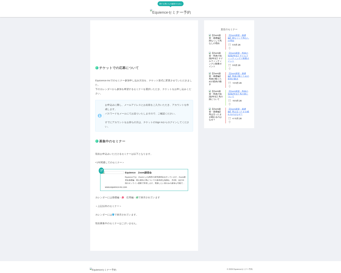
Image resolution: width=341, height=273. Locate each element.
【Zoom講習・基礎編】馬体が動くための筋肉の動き (238, 76)
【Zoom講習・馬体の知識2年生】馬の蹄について (238, 94)
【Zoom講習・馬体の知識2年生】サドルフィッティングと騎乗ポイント (238, 57)
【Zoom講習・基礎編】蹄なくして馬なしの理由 (238, 38)
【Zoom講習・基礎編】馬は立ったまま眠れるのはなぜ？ (238, 111)
